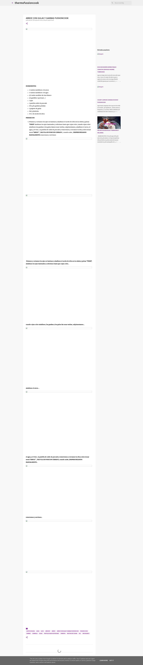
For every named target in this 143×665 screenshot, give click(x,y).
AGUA (37, 631)
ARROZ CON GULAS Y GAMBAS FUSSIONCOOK (67, 631)
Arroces (48, 631)
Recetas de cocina (72, 633)
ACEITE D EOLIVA (30, 631)
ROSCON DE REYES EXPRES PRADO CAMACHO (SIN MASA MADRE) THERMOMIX (106, 69)
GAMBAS (28, 633)
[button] (27, 23)
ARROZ (53, 631)
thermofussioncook (27, 2)
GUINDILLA (34, 633)
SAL (80, 633)
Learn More (104, 660)
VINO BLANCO (86, 633)
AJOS (42, 631)
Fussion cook (84, 631)
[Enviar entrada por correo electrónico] (27, 629)
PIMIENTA (63, 633)
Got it (111, 660)
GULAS (40, 633)
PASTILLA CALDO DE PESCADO (51, 633)
